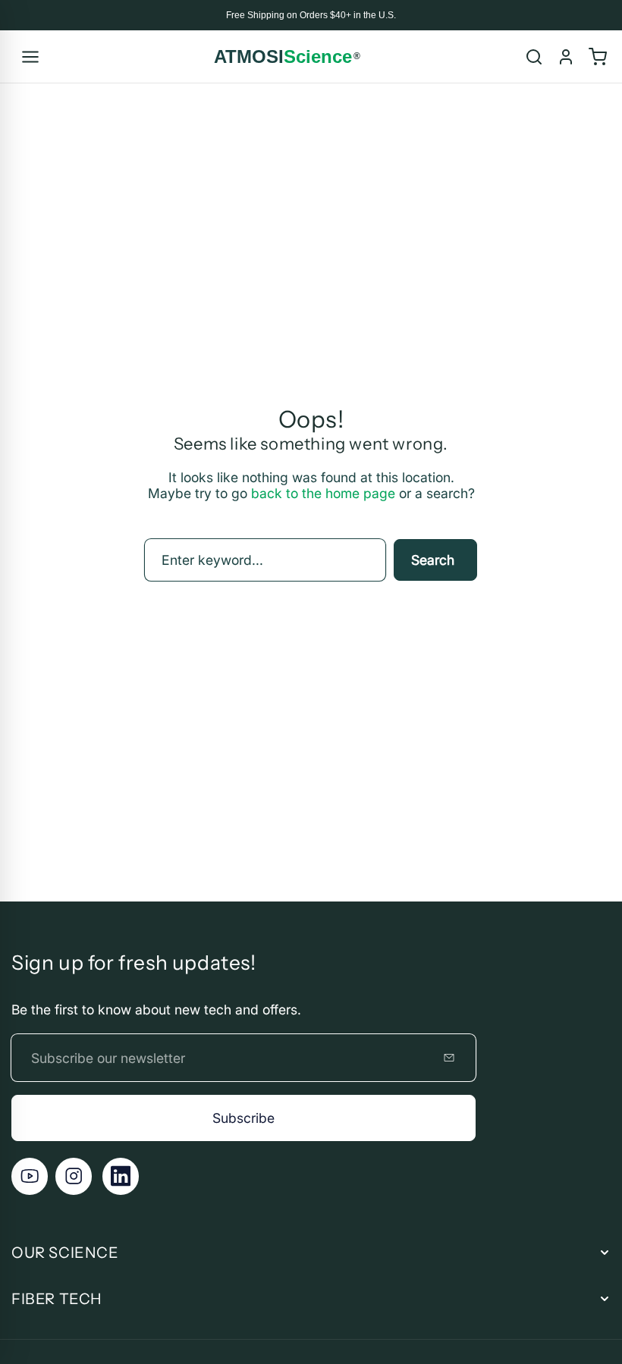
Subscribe (243, 1118)
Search (432, 560)
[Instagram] (73, 1176)
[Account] (566, 57)
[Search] (534, 57)
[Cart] (598, 57)
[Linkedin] (120, 1176)
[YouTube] (29, 1176)
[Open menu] (30, 57)
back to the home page (323, 493)
